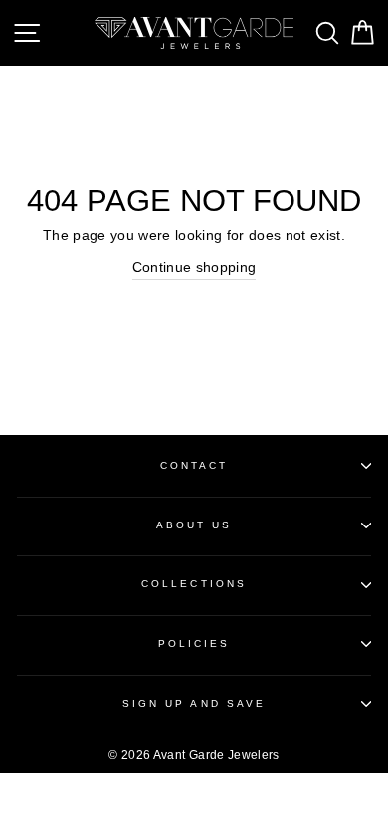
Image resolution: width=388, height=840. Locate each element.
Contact (194, 465)
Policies (194, 643)
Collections (194, 583)
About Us (194, 525)
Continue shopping (194, 267)
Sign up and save (194, 703)
